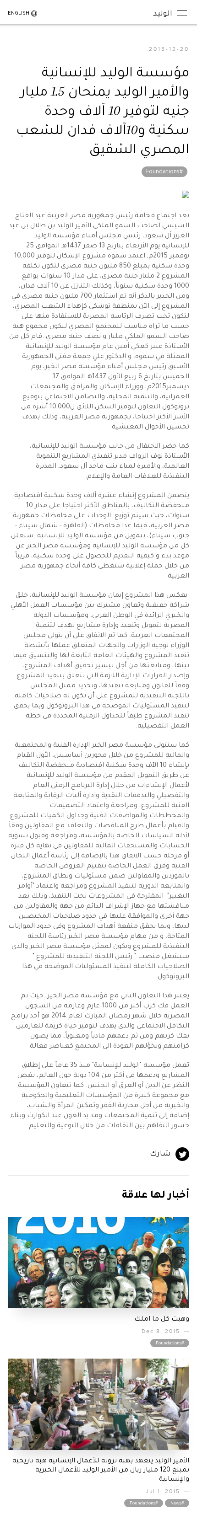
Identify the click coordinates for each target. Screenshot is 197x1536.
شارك (160, 1154)
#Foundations (164, 172)
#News (177, 1503)
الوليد (162, 12)
